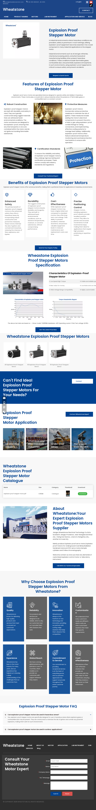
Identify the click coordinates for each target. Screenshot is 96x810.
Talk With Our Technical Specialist (68, 566)
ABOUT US (40, 745)
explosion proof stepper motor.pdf (15, 494)
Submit (55, 794)
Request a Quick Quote (61, 75)
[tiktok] (91, 5)
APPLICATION (63, 745)
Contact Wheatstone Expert (80, 382)
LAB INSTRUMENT (78, 745)
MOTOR (51, 745)
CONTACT (86, 10)
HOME (30, 745)
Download (82, 494)
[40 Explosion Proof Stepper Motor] (14, 352)
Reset (67, 794)
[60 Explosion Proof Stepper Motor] (36, 352)
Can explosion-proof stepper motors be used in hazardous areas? (32, 715)
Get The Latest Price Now (48, 330)
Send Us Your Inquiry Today (48, 248)
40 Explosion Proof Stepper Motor (14, 365)
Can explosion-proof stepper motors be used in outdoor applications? (33, 729)
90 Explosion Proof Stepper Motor (59, 365)
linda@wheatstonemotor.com (14, 2)
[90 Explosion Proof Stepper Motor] (59, 352)
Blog (38, 748)
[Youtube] (91, 2)
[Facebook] (87, 2)
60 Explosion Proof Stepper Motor (36, 365)
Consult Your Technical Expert (48, 176)
